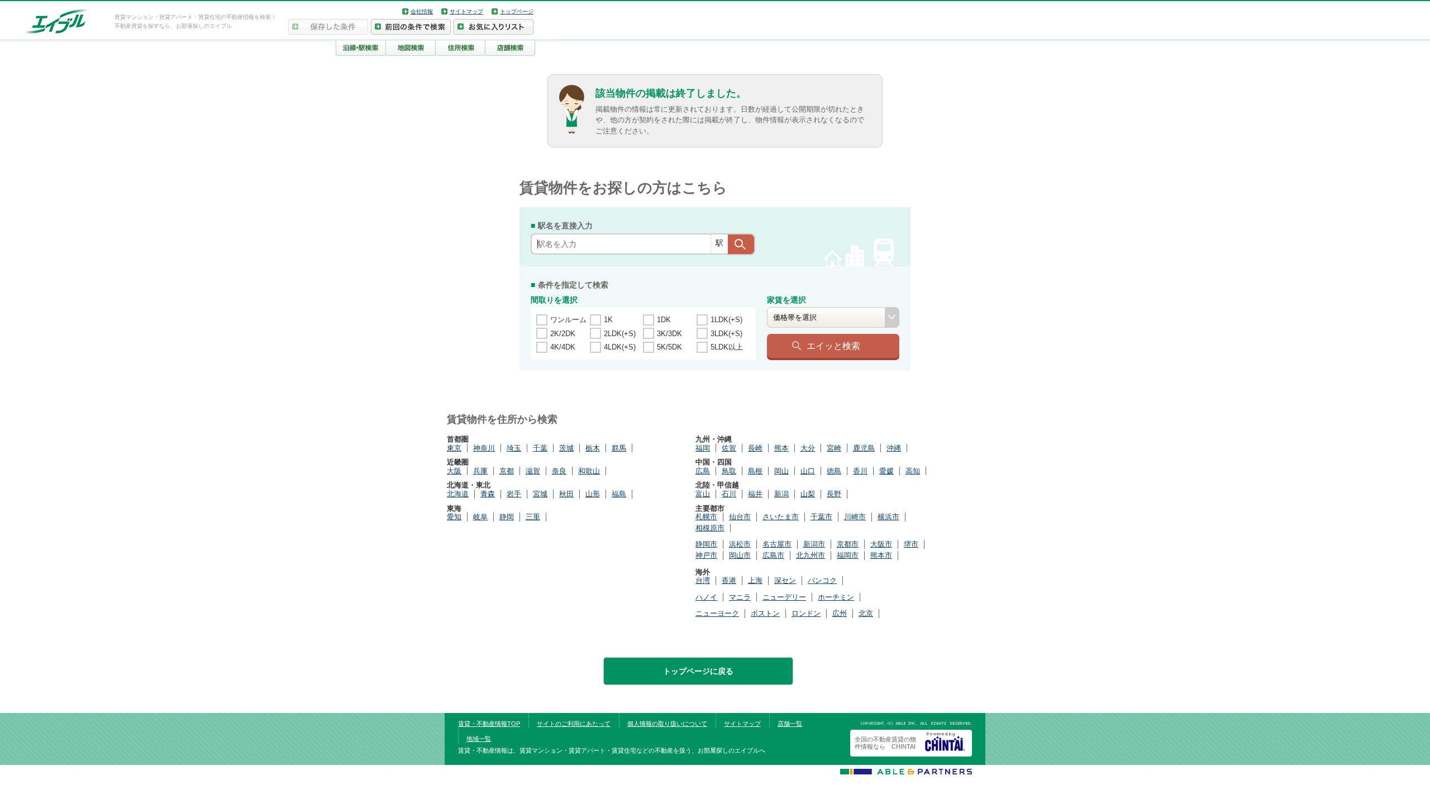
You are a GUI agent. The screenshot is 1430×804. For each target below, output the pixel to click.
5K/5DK (669, 347)
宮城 (540, 494)
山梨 (807, 494)
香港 (729, 580)
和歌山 (589, 471)
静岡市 (706, 544)
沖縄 (893, 448)
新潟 (781, 494)
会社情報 (422, 11)
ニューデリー (784, 597)
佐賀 (729, 448)
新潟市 (814, 544)
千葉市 (821, 517)
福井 (755, 494)
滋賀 (533, 471)
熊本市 (881, 555)
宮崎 (834, 448)
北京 (866, 613)
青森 (487, 494)
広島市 (773, 555)
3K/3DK (669, 333)
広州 (839, 613)
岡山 (781, 471)
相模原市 (709, 528)
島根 (755, 471)
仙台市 (740, 517)
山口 (807, 471)
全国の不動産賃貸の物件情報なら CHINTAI (885, 743)
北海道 (458, 494)
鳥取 (729, 471)
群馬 (619, 448)
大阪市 (881, 544)
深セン (785, 580)
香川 (860, 471)
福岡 (702, 448)
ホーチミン (836, 597)
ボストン (765, 613)
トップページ (516, 11)
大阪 (454, 471)
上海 (755, 580)
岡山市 (740, 555)
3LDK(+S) (726, 333)
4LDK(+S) (620, 347)
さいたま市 (780, 517)
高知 (912, 471)
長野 (834, 494)
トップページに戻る (698, 671)
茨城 (566, 448)
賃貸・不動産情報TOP (489, 723)
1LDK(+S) (726, 319)
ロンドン (806, 613)
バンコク (822, 580)
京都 (506, 471)
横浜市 (888, 517)
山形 (592, 494)
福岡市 (848, 555)
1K (608, 319)
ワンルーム (568, 319)
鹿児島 (864, 448)
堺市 (911, 544)
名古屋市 (777, 544)
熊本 (781, 448)
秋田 (566, 494)
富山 (702, 494)
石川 (729, 494)
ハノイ (706, 597)
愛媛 (886, 471)
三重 (533, 517)
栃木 (592, 448)
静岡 (506, 517)
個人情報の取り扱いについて (667, 723)
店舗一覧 (790, 723)
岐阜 (480, 517)
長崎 (755, 448)
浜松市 (740, 544)
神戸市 (706, 555)
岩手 (514, 494)
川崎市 (855, 517)
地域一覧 (478, 738)
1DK (664, 319)
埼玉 (514, 448)
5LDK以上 (727, 347)
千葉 (540, 448)
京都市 (848, 544)
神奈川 (484, 448)
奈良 (559, 471)
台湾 (702, 580)
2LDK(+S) (620, 333)
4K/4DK (562, 347)
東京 (454, 448)
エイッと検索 (833, 346)
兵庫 (480, 471)
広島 (702, 471)
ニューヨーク (717, 613)
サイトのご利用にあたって (574, 723)
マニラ (740, 597)
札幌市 (706, 517)
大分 (807, 448)
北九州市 (810, 555)
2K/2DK (562, 333)
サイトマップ (466, 11)
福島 (619, 494)
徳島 (834, 471)
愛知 (454, 517)
